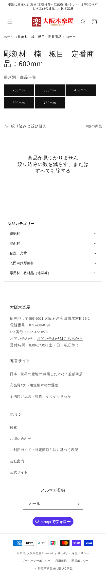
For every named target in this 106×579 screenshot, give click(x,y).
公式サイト (19, 472)
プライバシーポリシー (36, 560)
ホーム (9, 37)
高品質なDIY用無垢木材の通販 (34, 385)
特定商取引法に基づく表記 (55, 568)
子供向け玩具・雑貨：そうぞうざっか (40, 396)
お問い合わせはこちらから (60, 338)
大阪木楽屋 (34, 553)
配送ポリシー (80, 560)
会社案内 (17, 461)
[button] (9, 21)
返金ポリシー (80, 553)
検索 (13, 427)
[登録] (77, 504)
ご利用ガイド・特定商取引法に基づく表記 (44, 449)
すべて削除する (53, 170)
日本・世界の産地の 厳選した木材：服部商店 (46, 374)
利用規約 (61, 560)
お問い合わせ (21, 438)
